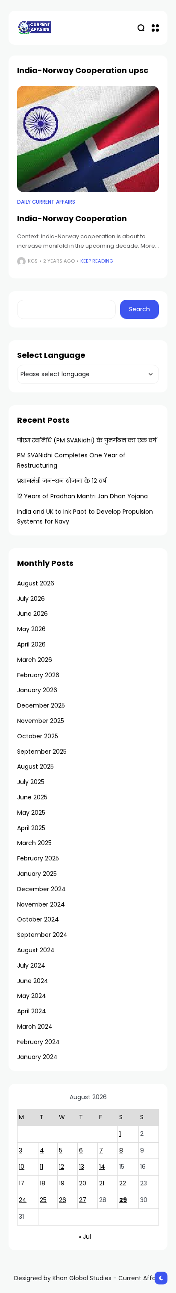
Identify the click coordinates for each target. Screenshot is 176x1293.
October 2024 (38, 919)
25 (43, 1200)
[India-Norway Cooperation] (88, 139)
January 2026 (37, 690)
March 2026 (34, 659)
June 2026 (32, 613)
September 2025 (42, 751)
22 (122, 1183)
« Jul (85, 1236)
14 (102, 1166)
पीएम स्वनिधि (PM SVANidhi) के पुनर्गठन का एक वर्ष (86, 440)
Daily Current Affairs (46, 202)
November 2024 (41, 904)
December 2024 (41, 889)
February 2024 (38, 1042)
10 (21, 1166)
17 (21, 1183)
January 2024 (37, 1057)
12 (61, 1166)
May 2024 (31, 996)
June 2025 (32, 797)
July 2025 (30, 782)
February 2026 (38, 675)
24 (22, 1200)
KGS (33, 260)
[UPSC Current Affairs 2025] (34, 27)
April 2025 (31, 828)
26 (62, 1200)
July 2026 (31, 598)
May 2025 (31, 812)
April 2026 (31, 644)
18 (42, 1183)
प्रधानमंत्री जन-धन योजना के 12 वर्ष (61, 481)
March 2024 (35, 1026)
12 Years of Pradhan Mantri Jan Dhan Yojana (82, 496)
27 (82, 1200)
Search (139, 309)
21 (101, 1183)
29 (123, 1200)
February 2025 (38, 858)
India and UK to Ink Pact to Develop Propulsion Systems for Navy (85, 516)
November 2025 (40, 721)
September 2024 (42, 934)
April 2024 (31, 1011)
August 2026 (35, 583)
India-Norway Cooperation (72, 218)
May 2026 (31, 629)
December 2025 (41, 705)
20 (82, 1183)
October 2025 (37, 736)
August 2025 (35, 766)
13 (81, 1166)
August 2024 (36, 950)
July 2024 (31, 965)
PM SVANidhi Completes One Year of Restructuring (71, 460)
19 (62, 1183)
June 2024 (32, 981)
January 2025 (37, 873)
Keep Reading (96, 260)
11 (41, 1166)
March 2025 (34, 843)
